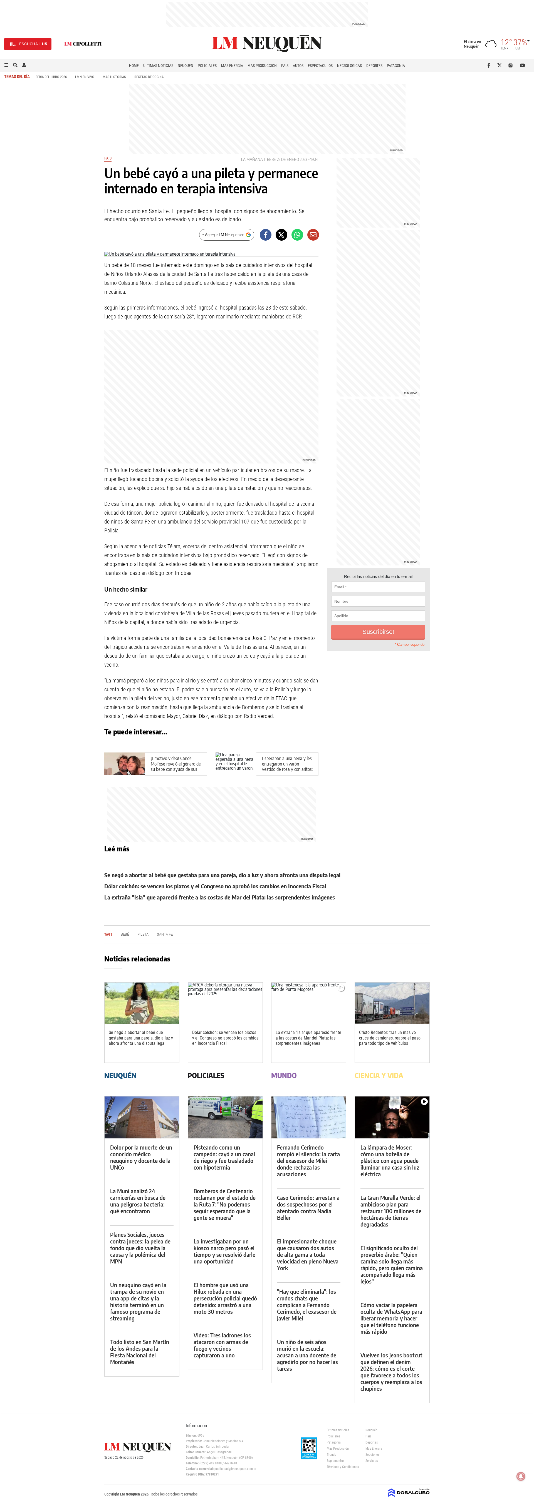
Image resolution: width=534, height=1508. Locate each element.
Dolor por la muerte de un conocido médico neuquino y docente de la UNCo (141, 1157)
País (284, 66)
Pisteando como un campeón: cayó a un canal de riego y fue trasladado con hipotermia (224, 1157)
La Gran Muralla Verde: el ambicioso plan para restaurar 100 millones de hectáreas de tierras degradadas (390, 1211)
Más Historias (114, 77)
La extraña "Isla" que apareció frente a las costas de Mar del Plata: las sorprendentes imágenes (219, 897)
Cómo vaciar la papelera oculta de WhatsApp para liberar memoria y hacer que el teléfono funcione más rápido (391, 1318)
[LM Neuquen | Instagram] (511, 65)
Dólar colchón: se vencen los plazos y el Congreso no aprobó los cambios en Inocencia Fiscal (215, 886)
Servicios (371, 1460)
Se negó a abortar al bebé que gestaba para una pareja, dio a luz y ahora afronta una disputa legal (222, 874)
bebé (271, 159)
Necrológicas (349, 66)
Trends (331, 1454)
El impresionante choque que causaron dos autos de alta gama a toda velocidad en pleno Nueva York (307, 1254)
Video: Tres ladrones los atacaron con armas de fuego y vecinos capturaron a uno (222, 1345)
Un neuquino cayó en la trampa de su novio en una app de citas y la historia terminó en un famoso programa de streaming (138, 1301)
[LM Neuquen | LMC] (83, 44)
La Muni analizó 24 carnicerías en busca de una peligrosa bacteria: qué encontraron (137, 1200)
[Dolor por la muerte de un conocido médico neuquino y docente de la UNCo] (142, 1117)
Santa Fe (165, 934)
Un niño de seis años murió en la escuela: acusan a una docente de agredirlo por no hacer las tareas (307, 1355)
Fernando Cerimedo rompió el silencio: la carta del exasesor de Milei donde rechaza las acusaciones (308, 1160)
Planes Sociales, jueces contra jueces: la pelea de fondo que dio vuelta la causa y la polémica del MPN (140, 1248)
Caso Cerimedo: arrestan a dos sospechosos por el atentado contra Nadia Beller (308, 1207)
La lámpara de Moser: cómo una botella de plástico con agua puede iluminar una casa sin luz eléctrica (389, 1160)
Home (134, 66)
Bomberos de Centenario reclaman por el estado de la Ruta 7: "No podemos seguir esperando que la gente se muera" (225, 1204)
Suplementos (335, 1460)
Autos (298, 66)
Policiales (207, 66)
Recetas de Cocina (149, 77)
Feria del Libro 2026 (51, 77)
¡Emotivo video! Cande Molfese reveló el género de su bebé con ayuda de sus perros (176, 766)
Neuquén (185, 66)
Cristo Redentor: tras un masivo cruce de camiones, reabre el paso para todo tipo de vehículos (390, 1038)
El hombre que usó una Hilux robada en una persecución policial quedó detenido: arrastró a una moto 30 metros (225, 1298)
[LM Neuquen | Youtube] (522, 65)
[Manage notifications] (520, 1476)
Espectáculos (320, 66)
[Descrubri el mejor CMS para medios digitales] (409, 1497)
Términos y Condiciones (342, 1467)
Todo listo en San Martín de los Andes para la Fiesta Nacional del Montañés (139, 1351)
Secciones (372, 1454)
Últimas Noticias (158, 66)
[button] (6, 65)
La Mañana (252, 159)
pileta (143, 934)
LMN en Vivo (84, 77)
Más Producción (262, 66)
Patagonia (396, 66)
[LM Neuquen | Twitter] (500, 65)
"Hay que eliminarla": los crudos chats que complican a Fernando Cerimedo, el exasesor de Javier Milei (307, 1305)
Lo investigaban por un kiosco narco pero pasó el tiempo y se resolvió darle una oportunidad (224, 1251)
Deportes (374, 66)
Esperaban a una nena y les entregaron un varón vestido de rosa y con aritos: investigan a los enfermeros (287, 766)
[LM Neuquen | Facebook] (489, 65)
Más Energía (232, 66)
